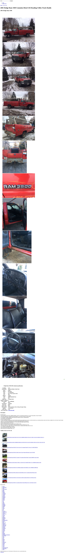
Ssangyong (4, 542)
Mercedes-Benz (4, 520)
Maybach (3, 518)
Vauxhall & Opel (5, 547)
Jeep (3, 509)
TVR (3, 546)
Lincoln (3, 515)
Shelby (3, 539)
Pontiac (3, 529)
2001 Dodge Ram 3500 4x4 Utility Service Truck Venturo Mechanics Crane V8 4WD (21, 452)
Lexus (3, 514)
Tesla (3, 544)
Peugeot (3, 527)
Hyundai (3, 505)
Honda (3, 503)
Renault (3, 533)
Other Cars (4, 525)
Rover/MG (4, 535)
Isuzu (3, 507)
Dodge (3, 499)
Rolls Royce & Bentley (6, 534)
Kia (3, 510)
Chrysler (3, 494)
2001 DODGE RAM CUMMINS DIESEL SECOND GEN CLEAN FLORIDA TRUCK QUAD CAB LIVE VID (26, 442)
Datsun (3, 498)
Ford (3, 501)
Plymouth (4, 528)
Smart (3, 541)
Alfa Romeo (4, 487)
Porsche (3, 530)
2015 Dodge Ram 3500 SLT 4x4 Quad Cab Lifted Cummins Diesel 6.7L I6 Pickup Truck (21, 477)
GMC (3, 502)
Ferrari (3, 500)
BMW (3, 490)
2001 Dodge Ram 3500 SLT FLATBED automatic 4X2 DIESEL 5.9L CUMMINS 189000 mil (22, 467)
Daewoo (3, 496)
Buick (3, 491)
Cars (3, 2)
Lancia (3, 512)
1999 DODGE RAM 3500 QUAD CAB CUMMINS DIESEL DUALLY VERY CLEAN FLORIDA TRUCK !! (25, 437)
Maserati (3, 517)
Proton (3, 531)
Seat (3, 538)
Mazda (3, 519)
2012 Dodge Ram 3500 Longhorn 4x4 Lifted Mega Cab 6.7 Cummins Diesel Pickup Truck (22, 472)
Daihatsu (3, 497)
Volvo (3, 549)
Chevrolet (4, 493)
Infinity (3, 506)
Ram (3, 532)
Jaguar (3, 508)
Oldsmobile (4, 524)
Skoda (3, 540)
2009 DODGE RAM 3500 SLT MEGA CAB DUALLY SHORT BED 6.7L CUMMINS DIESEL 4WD (24, 462)
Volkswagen (4, 548)
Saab (3, 536)
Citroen (3, 495)
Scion (3, 537)
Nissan (3, 523)
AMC (3, 488)
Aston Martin (4, 489)
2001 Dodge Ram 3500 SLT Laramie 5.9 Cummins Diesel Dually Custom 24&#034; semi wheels (23, 457)
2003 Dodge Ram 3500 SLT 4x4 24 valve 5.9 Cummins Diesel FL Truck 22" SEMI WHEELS (22, 447)
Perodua (3, 526)
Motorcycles (4, 3)
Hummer (3, 504)
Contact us (2, 552)
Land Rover (4, 513)
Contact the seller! (11, 410)
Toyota (3, 545)
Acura (3, 486)
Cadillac (3, 492)
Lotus (3, 516)
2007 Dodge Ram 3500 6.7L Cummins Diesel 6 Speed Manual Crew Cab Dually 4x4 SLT (21, 482)
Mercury (3, 521)
